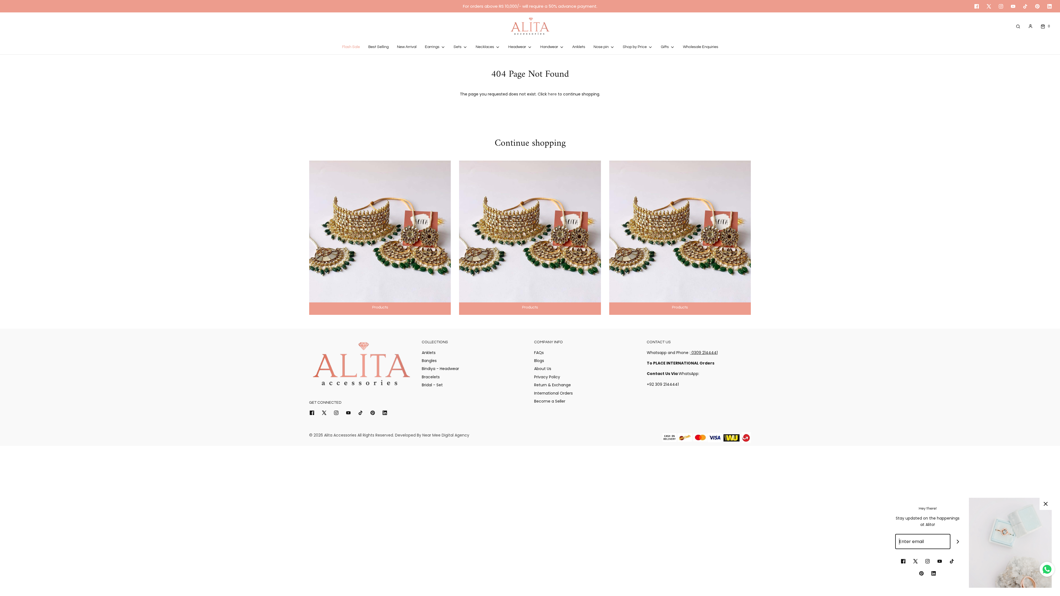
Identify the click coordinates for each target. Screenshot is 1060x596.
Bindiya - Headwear (440, 368)
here (552, 94)
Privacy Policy (547, 377)
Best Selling (378, 47)
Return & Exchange (552, 385)
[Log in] (1030, 26)
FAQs (539, 352)
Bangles (429, 360)
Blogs (539, 360)
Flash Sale (351, 47)
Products (380, 307)
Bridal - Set (432, 385)
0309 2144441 (704, 352)
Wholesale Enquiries (700, 47)
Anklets (578, 47)
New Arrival (407, 47)
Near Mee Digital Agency (445, 435)
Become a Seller (549, 401)
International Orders (553, 393)
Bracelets (431, 377)
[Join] (958, 541)
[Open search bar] (1018, 26)
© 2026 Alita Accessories (332, 435)
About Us (542, 368)
